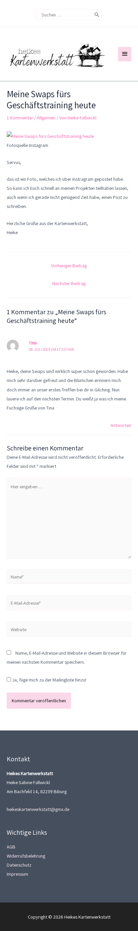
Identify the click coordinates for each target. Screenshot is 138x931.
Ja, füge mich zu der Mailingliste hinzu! (48, 679)
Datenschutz (19, 865)
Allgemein (46, 117)
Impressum (17, 874)
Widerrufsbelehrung (26, 856)
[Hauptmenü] (124, 54)
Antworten (121, 425)
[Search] (96, 14)
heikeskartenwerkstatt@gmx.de (38, 809)
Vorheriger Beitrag (69, 265)
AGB (11, 846)
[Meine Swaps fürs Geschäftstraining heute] (50, 135)
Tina (33, 342)
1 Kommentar (20, 117)
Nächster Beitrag (68, 283)
